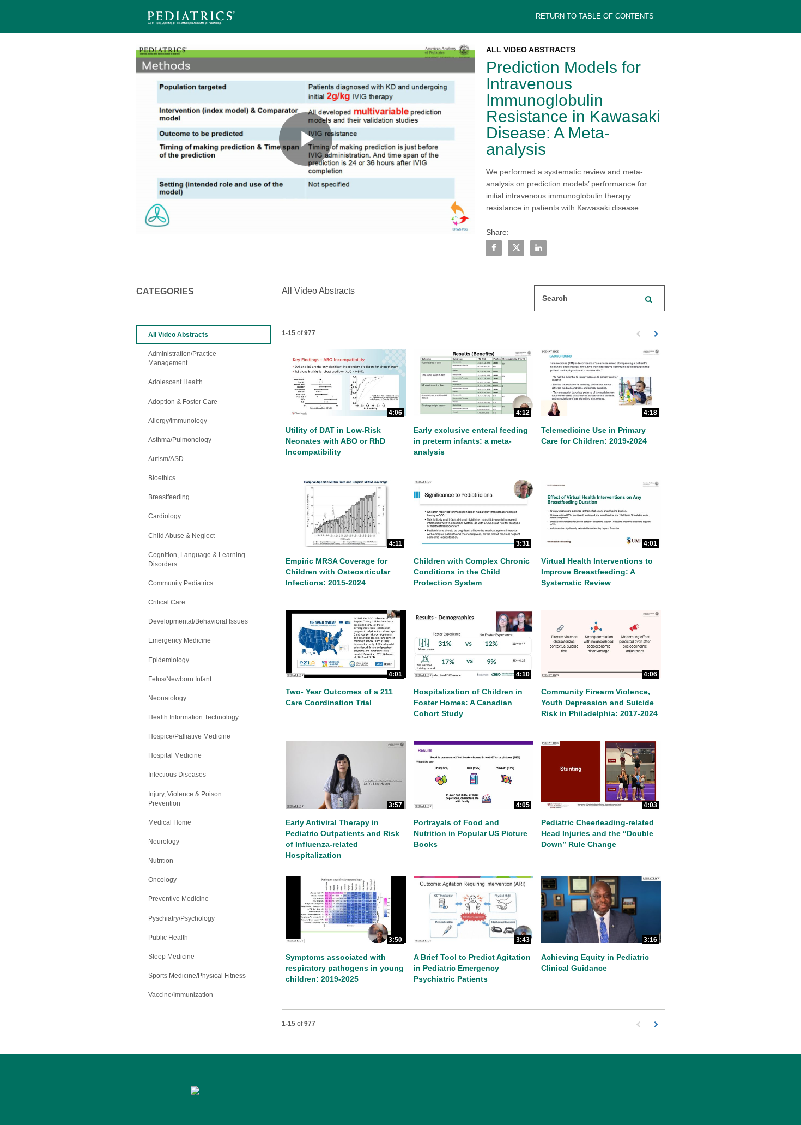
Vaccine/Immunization (180, 995)
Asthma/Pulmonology (179, 440)
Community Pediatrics (180, 583)
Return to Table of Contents (595, 16)
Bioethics (161, 478)
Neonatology (167, 698)
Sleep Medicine (171, 956)
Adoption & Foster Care (182, 402)
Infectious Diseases (177, 774)
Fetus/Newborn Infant (179, 679)
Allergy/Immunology (177, 421)
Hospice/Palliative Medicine (189, 736)
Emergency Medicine (179, 640)
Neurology (163, 841)
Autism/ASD (166, 459)
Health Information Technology (193, 717)
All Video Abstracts (178, 334)
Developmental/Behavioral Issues (198, 621)
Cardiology (164, 516)
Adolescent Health (175, 382)
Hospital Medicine (175, 755)
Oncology (162, 880)
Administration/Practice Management (182, 358)
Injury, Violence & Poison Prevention (185, 798)
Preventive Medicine (178, 899)
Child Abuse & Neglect (181, 536)
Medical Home (169, 822)
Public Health (168, 937)
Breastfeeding (169, 497)
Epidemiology (168, 660)
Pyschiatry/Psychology (181, 918)
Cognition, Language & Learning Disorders (196, 559)
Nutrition (160, 860)
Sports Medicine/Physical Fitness (197, 975)
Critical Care (166, 602)
